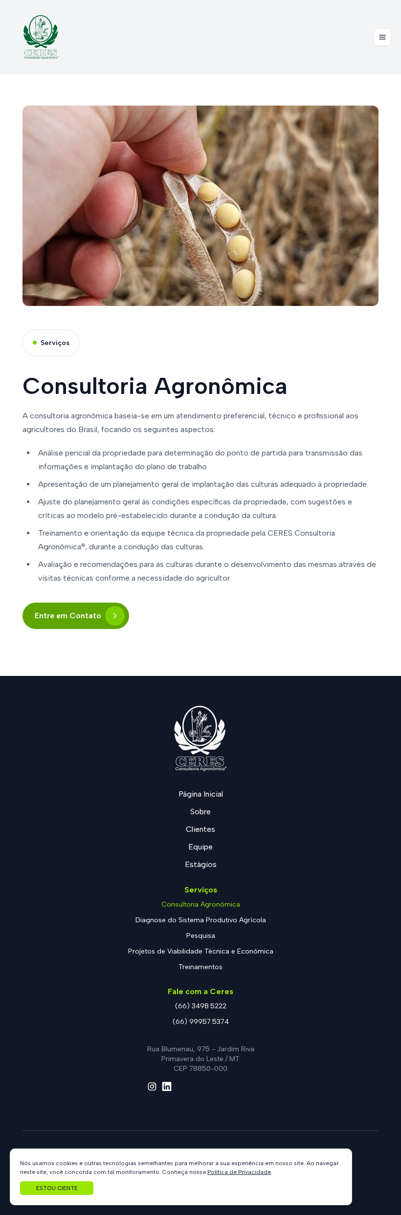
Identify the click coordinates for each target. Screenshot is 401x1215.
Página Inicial (200, 794)
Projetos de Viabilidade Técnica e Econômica (200, 951)
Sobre (200, 811)
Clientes (200, 829)
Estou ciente (57, 1188)
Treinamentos (200, 967)
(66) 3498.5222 (200, 1006)
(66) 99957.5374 (201, 1022)
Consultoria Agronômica (200, 904)
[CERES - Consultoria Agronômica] (41, 37)
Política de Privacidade (239, 1172)
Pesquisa (200, 936)
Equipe (200, 846)
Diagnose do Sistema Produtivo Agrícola (200, 920)
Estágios (201, 864)
